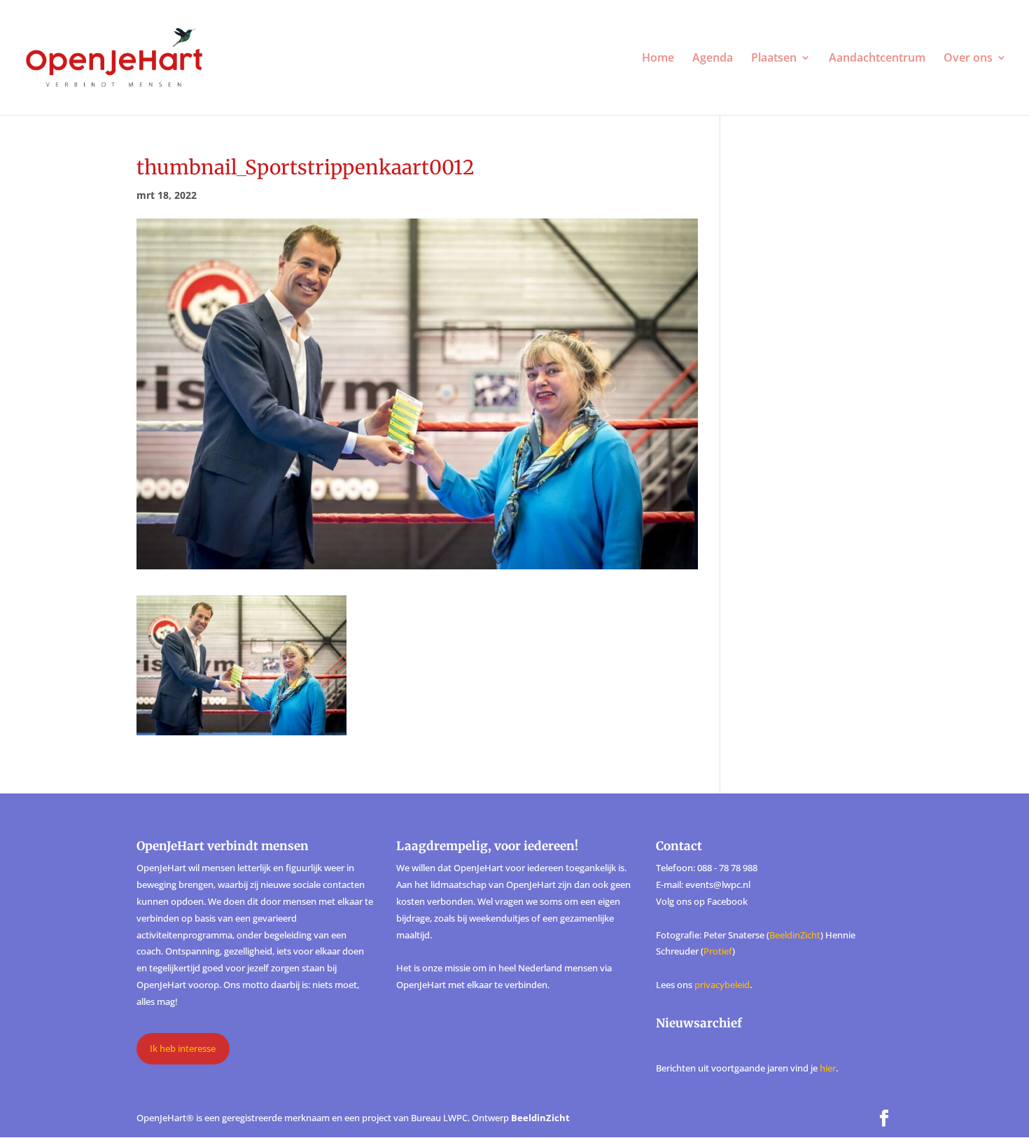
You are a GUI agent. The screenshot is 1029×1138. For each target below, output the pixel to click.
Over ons (968, 59)
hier (828, 1068)
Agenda (712, 59)
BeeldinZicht (794, 935)
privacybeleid (722, 984)
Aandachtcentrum (877, 59)
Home (658, 59)
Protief (718, 951)
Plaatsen (774, 59)
